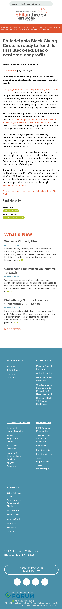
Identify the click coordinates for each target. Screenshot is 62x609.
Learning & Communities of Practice (14, 456)
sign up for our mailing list (31, 570)
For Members (43, 446)
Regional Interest (11, 211)
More (21, 260)
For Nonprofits (43, 450)
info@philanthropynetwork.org (35, 582)
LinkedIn (26, 582)
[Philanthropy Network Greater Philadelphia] (31, 11)
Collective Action (44, 373)
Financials (12, 527)
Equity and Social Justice (13, 217)
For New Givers (44, 454)
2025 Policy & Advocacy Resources (43, 438)
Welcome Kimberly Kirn (20, 241)
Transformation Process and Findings (14, 503)
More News (12, 329)
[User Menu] (58, 3)
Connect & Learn (18, 422)
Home (3, 27)
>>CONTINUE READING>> (15, 185)
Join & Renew (13, 370)
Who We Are (13, 510)
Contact (10, 531)
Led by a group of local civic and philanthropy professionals (30, 89)
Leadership (44, 360)
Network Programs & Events (12, 438)
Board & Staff (13, 519)
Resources (43, 422)
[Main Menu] (4, 3)
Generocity (11, 70)
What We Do (13, 514)
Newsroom (12, 27)
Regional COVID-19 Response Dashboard (44, 401)
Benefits (11, 366)
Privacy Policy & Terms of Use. (44, 606)
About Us (13, 487)
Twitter (17, 582)
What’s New (18, 234)
